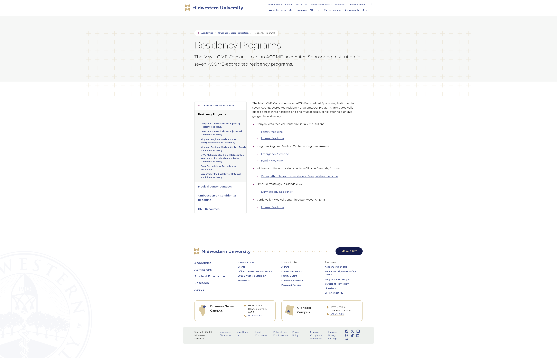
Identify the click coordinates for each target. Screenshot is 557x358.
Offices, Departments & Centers (255, 271)
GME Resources (208, 209)
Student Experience (209, 276)
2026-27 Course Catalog (251, 276)
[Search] (371, 3)
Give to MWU (301, 5)
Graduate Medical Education (233, 33)
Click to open (340, 9)
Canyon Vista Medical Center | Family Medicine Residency (220, 125)
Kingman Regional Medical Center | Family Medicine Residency (223, 149)
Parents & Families (291, 285)
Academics (207, 33)
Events (288, 5)
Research (201, 283)
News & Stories (275, 5)
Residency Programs (212, 114)
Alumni (285, 267)
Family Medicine (272, 132)
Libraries (329, 288)
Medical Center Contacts (215, 186)
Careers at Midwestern (337, 284)
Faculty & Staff (289, 276)
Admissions (203, 269)
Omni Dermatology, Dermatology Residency (218, 168)
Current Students (290, 271)
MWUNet (242, 280)
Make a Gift (349, 251)
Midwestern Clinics (320, 5)
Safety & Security (334, 293)
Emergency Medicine (275, 154)
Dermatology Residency (277, 191)
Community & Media (292, 280)
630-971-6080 (255, 315)
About (199, 289)
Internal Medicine (272, 138)
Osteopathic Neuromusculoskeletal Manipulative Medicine (299, 176)
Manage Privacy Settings (332, 335)
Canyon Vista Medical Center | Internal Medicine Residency (221, 133)
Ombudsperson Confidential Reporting (217, 198)
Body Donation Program (338, 279)
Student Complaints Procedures (316, 335)
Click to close (242, 114)
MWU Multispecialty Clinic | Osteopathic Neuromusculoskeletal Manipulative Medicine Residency (222, 158)
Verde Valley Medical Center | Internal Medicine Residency (221, 176)
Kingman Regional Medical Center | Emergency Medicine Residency (219, 141)
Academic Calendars (336, 267)
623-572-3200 (337, 314)
